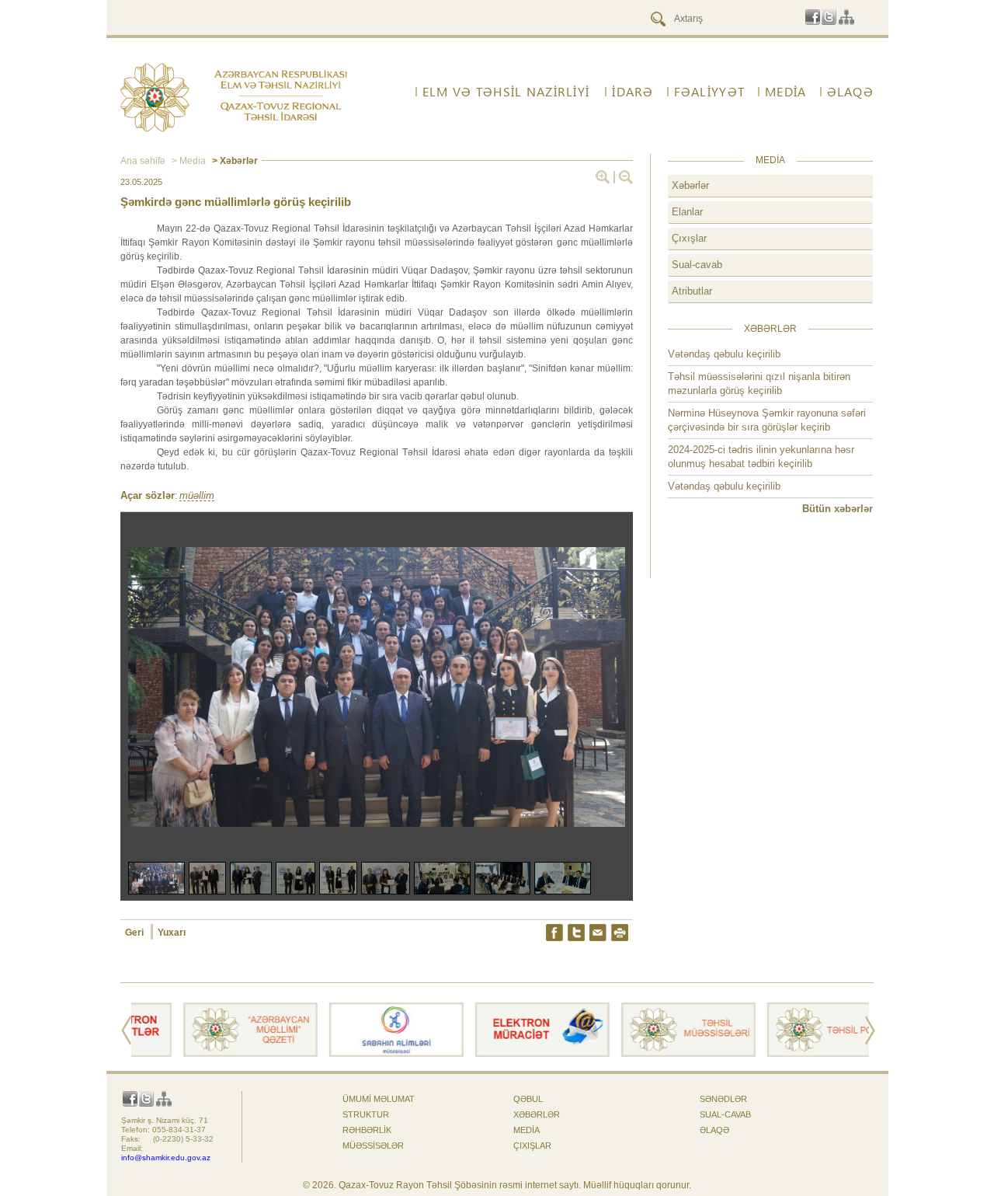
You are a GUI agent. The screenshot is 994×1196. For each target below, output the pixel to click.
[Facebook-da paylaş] (554, 932)
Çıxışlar (689, 238)
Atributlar (692, 291)
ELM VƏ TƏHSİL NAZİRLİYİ (505, 91)
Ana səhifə (142, 160)
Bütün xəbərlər (837, 508)
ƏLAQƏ (850, 91)
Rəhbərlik (366, 1130)
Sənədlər (723, 1099)
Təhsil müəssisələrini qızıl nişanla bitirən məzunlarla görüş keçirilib (759, 383)
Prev (126, 1030)
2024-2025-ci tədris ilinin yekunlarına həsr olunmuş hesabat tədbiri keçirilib (761, 456)
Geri (135, 932)
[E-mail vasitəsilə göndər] (597, 932)
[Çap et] (619, 932)
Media (785, 91)
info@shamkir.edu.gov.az (165, 1157)
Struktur (365, 1114)
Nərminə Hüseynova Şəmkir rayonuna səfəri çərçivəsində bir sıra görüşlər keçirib (767, 420)
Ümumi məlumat (378, 1099)
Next (870, 1030)
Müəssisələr (373, 1145)
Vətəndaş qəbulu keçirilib (724, 354)
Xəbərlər (690, 185)
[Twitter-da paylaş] (576, 932)
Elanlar (687, 212)
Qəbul (528, 1099)
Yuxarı (172, 932)
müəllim (196, 495)
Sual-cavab (697, 264)
